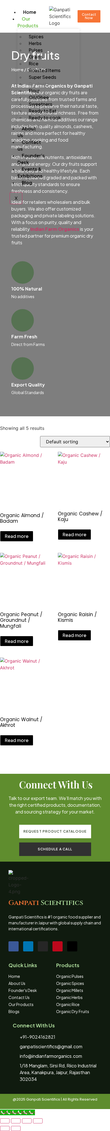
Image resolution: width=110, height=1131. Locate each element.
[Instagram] (43, 946)
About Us (26, 132)
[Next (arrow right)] (16, 1128)
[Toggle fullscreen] (16, 1120)
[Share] (27, 1120)
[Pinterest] (57, 946)
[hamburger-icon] (12, 11)
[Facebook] (13, 946)
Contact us (29, 145)
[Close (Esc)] (38, 1120)
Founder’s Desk (31, 159)
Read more (16, 536)
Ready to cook (45, 117)
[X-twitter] (72, 946)
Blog (27, 182)
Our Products (27, 22)
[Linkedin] (28, 946)
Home (29, 12)
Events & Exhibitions (30, 172)
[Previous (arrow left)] (5, 1128)
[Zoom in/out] (5, 1120)
